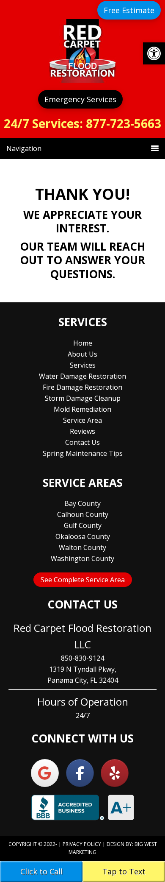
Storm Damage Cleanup (83, 398)
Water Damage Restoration (82, 376)
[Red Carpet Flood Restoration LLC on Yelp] (115, 773)
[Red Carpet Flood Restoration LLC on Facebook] (80, 773)
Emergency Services (80, 99)
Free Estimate (129, 10)
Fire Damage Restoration (82, 387)
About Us (82, 354)
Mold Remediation (82, 409)
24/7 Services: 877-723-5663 (82, 123)
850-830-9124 (82, 658)
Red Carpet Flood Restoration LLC (82, 51)
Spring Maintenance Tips (83, 453)
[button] (154, 53)
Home (82, 343)
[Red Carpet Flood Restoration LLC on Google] (45, 773)
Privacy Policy (82, 844)
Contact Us (82, 442)
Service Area (82, 420)
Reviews (82, 431)
